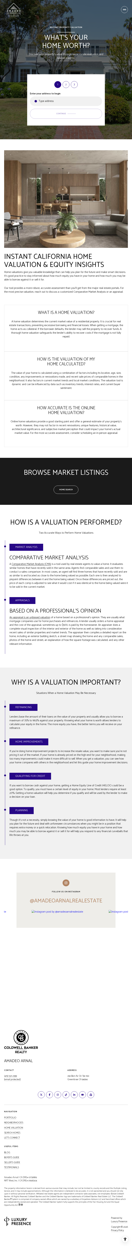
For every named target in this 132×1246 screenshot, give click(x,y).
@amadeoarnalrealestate (66, 900)
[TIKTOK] (66, 1094)
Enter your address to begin (45, 94)
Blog (7, 1152)
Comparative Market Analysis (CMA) (31, 564)
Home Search (66, 489)
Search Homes (12, 1133)
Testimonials (11, 1167)
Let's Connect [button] (12, 1138)
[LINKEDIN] (74, 1094)
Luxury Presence (119, 1221)
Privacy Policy (117, 1230)
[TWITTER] (41, 1094)
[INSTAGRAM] (57, 1094)
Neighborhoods (13, 1123)
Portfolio (10, 1118)
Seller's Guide (12, 1162)
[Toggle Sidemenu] (124, 9)
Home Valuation (13, 1128)
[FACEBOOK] (49, 1094)
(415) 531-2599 (10, 1076)
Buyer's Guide (11, 1157)
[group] (69, 956)
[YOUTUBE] (82, 1094)
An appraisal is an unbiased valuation (29, 617)
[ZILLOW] (90, 1094)
